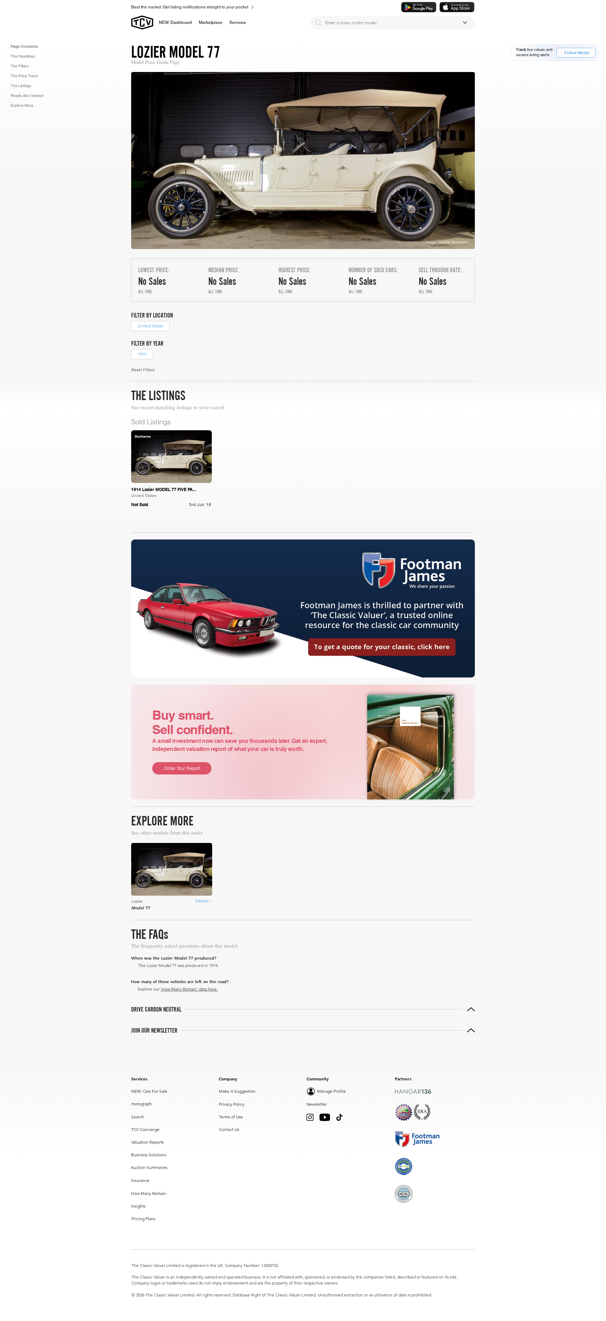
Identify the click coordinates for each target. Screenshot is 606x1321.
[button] (210, 22)
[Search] (318, 22)
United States (150, 325)
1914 (142, 354)
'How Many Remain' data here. (189, 989)
